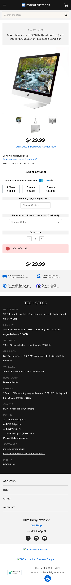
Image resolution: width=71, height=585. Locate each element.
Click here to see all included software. (24, 453)
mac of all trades (38, 572)
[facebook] (28, 538)
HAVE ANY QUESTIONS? (36, 520)
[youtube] (44, 538)
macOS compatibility (14, 449)
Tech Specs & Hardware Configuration (35, 146)
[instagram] (36, 538)
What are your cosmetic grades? (19, 159)
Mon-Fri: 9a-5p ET (36, 531)
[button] (47, 578)
